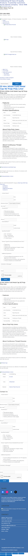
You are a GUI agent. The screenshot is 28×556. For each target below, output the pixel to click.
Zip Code (3, 206)
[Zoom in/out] (3, 553)
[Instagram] (7, 492)
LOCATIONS (5, 70)
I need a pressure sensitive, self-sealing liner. (15, 259)
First (15, 196)
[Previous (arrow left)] (3, 555)
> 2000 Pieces (8, 238)
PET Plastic (6, 73)
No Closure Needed (9, 250)
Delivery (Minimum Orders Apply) (12, 215)
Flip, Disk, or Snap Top (10, 248)
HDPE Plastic (7, 75)
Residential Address (9, 211)
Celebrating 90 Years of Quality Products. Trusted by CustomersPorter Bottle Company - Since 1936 (13, 3)
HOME (4, 20)
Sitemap (3, 539)
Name (1, 472)
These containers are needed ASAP (13, 260)
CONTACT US (6, 21)
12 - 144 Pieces (8, 233)
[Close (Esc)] (21, 553)
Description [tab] (5, 187)
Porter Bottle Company (5, 79)
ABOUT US (5, 69)
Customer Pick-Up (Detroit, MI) (12, 214)
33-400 (11, 376)
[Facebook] (2, 492)
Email (15, 225)
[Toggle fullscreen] (9, 553)
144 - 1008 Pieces (9, 235)
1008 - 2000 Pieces (9, 236)
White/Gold (11, 381)
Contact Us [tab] (5, 185)
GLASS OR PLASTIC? (7, 72)
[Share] (15, 553)
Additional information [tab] (8, 188)
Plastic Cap (7, 245)
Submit (5, 279)
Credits (22, 547)
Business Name (5, 203)
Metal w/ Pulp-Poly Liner (14, 386)
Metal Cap (7, 244)
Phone (3, 219)
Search (16, 83)
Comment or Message (6, 264)
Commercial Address (9, 212)
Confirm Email (17, 228)
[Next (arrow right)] (9, 555)
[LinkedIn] (11, 492)
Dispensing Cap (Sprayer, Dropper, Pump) (14, 247)
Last (15, 199)
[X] (15, 492)
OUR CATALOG (6, 23)
